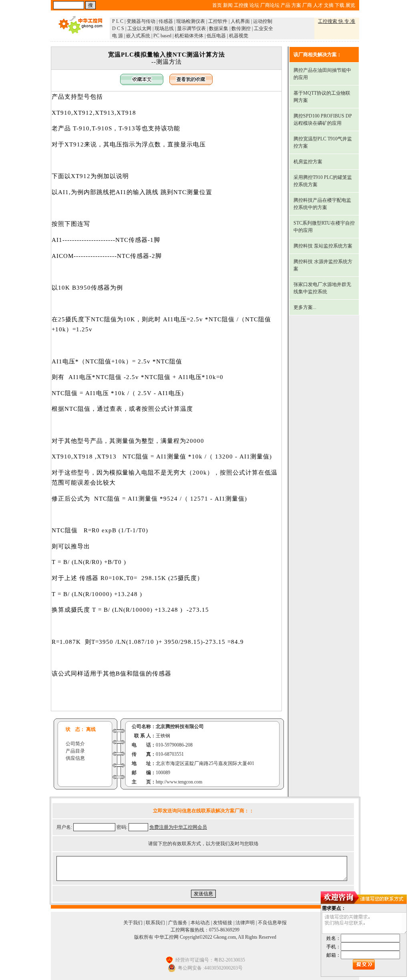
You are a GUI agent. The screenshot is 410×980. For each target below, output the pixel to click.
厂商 (307, 5)
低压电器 (216, 36)
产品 (285, 5)
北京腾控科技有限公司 (180, 726)
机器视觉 (238, 36)
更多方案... (304, 307)
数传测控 (241, 28)
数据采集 (218, 28)
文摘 (329, 5)
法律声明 (245, 922)
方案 (296, 5)
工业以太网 (139, 28)
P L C (117, 21)
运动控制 (262, 21)
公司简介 (75, 744)
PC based (162, 36)
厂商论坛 (269, 5)
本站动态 (200, 922)
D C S (118, 28)
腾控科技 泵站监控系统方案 (322, 246)
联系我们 (155, 922)
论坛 (254, 5)
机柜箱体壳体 (189, 36)
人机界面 (240, 21)
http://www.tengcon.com (179, 782)
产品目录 (75, 751)
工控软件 (217, 21)
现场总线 (164, 28)
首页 (217, 5)
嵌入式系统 (138, 36)
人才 (318, 5)
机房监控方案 (307, 161)
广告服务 (177, 922)
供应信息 (75, 758)
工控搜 (241, 5)
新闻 (228, 5)
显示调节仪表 (191, 28)
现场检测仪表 (190, 21)
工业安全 (263, 28)
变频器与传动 (141, 21)
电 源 (117, 36)
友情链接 (222, 922)
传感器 (166, 21)
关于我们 (133, 922)
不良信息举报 (272, 922)
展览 (350, 5)
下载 (339, 5)
